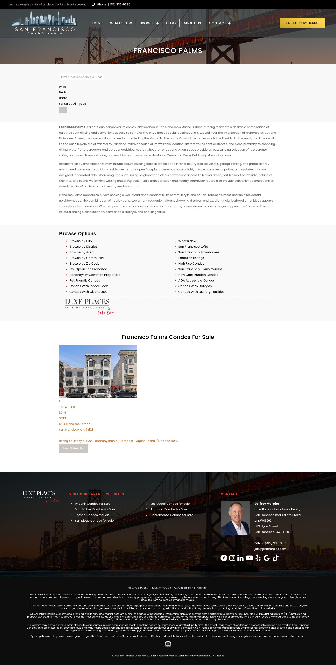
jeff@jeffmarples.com (270, 549)
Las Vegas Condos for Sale (170, 504)
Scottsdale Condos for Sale (95, 509)
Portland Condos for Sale (169, 509)
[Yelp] (258, 557)
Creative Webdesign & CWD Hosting (206, 655)
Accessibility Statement (191, 587)
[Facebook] (223, 557)
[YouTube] (249, 557)
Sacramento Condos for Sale (172, 515)
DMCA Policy (162, 587)
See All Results (73, 448)
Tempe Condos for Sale (92, 515)
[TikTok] (275, 557)
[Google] (266, 557)
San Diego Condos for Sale (94, 520)
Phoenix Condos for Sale (92, 504)
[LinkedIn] (240, 557)
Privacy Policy (139, 587)
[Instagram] (232, 557)
